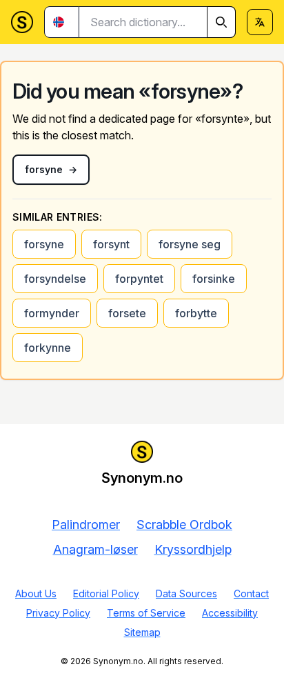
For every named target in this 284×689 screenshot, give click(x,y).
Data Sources (186, 593)
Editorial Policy (106, 593)
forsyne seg (190, 244)
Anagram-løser (95, 549)
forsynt (111, 244)
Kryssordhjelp (193, 549)
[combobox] (157, 22)
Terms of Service (146, 613)
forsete (127, 313)
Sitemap (142, 632)
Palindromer (86, 524)
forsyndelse (55, 279)
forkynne (47, 348)
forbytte (196, 313)
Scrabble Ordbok (184, 524)
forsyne (44, 244)
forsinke (213, 279)
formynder (51, 313)
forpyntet (139, 279)
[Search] (221, 22)
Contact (251, 593)
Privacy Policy (58, 613)
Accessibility (230, 613)
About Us (36, 593)
